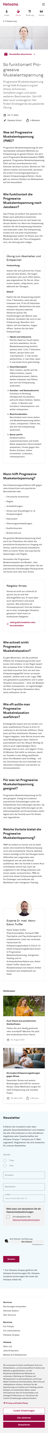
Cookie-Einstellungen (24, 1411)
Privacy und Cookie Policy (17, 1403)
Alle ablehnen (24, 1418)
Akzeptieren (24, 1425)
